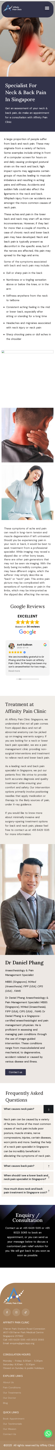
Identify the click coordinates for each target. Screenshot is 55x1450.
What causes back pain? (19, 1166)
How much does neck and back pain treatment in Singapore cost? (25, 1190)
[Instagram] (16, 1312)
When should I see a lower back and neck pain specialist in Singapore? (26, 1177)
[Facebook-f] (7, 1312)
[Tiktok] (25, 1312)
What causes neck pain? (19, 1109)
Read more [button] (14, 671)
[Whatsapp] (48, 1433)
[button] (47, 8)
